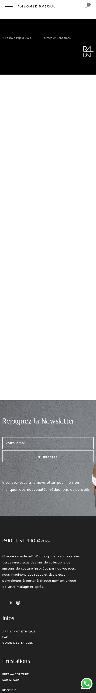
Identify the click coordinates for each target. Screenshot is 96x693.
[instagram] (19, 602)
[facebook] (5, 602)
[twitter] (12, 602)
